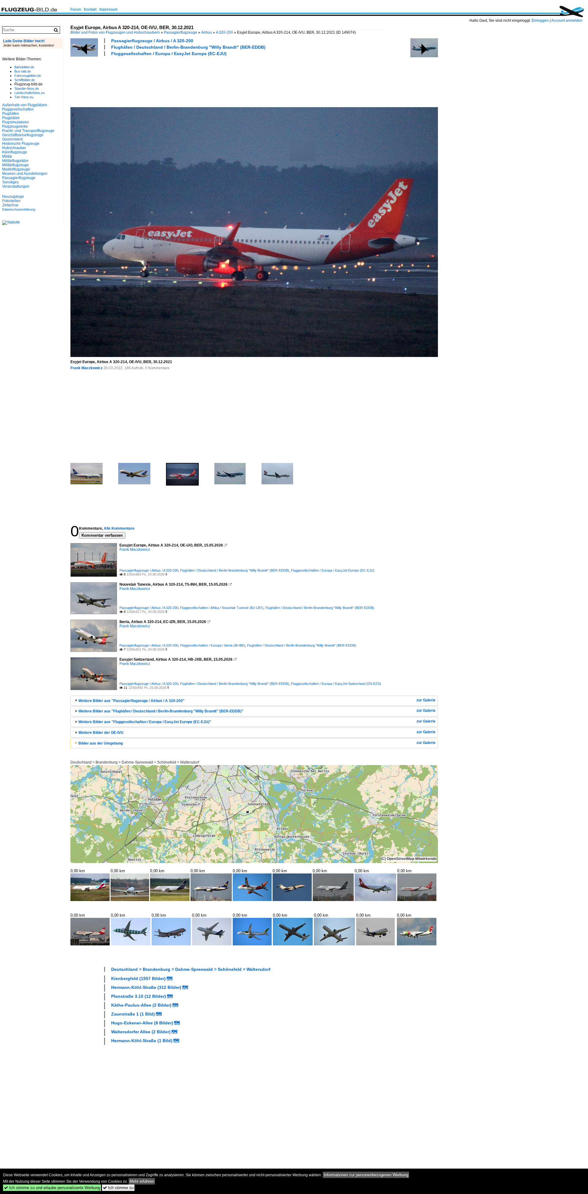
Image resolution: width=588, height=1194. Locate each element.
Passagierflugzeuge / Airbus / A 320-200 (152, 40)
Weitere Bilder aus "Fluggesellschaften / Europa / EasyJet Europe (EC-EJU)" (144, 722)
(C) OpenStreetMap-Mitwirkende (408, 859)
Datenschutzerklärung (18, 209)
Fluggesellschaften (18, 109)
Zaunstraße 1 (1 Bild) (133, 1014)
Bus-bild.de (22, 71)
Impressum (108, 9)
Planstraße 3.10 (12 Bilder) (138, 996)
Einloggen (540, 20)
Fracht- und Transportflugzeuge (28, 131)
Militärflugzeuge (15, 165)
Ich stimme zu (118, 1187)
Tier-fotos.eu (23, 97)
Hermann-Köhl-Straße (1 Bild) (141, 1040)
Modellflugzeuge (16, 169)
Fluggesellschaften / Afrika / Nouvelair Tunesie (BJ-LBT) (221, 608)
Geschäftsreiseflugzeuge (22, 135)
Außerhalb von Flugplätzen (24, 105)
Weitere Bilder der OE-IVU (100, 732)
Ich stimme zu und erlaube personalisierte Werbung (52, 1187)
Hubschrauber (14, 148)
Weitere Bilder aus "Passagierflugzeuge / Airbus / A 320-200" (131, 701)
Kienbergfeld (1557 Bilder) (138, 978)
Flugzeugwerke (15, 126)
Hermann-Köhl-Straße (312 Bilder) (146, 987)
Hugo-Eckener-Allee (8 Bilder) (142, 1022)
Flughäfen (10, 113)
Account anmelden (566, 20)
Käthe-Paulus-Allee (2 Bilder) (141, 1005)
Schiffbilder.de (24, 80)
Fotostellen (11, 201)
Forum (75, 9)
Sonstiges (10, 182)
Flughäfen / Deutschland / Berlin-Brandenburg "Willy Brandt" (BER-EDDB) (188, 47)
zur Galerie (426, 700)
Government (12, 139)
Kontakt (90, 9)
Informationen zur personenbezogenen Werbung (366, 1175)
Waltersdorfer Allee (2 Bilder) (141, 1031)
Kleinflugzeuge (14, 152)
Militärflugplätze (15, 161)
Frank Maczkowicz (86, 368)
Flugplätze (11, 118)
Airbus (206, 32)
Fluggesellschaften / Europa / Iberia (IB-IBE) (212, 645)
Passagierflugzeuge (180, 32)
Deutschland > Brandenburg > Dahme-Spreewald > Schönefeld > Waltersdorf (134, 762)
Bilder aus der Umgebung (100, 743)
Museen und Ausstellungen (24, 173)
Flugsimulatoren (15, 122)
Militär (7, 156)
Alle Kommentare (119, 528)
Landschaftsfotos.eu (29, 93)
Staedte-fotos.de (26, 88)
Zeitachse (10, 205)
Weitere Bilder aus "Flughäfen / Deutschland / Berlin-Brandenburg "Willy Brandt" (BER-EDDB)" (160, 711)
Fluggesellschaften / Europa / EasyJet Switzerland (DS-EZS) (336, 683)
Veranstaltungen (15, 186)
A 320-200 (224, 32)
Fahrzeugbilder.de (27, 75)
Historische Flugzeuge (21, 143)
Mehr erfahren (142, 1181)
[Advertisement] (181, 81)
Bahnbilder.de (24, 67)
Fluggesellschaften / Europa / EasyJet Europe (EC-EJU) (169, 53)
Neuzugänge (13, 196)
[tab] (254, 701)
